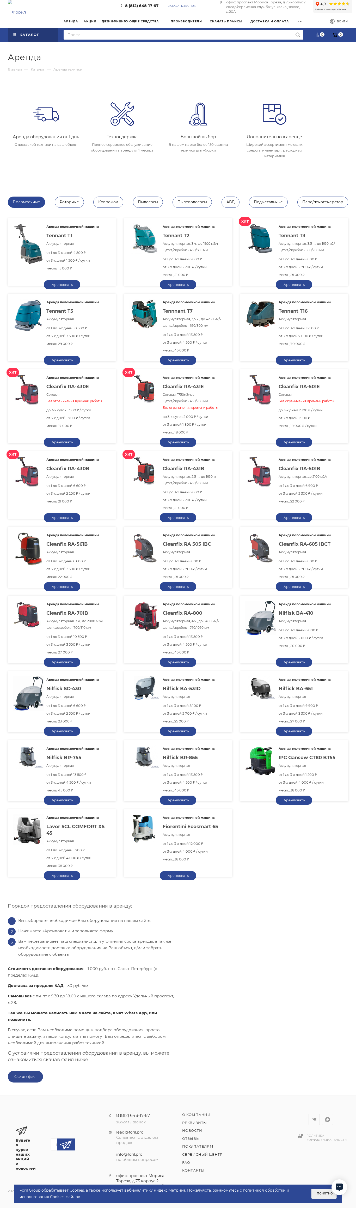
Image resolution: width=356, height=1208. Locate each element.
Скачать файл (25, 1077)
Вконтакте (314, 1119)
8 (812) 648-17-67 (141, 5)
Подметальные (268, 202)
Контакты (193, 1170)
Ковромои (108, 202)
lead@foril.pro (129, 1132)
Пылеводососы (192, 202)
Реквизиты (194, 1123)
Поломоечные (26, 202)
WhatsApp (327, 1119)
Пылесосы (148, 202)
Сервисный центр (202, 1154)
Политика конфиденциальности (326, 1138)
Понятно (325, 1193)
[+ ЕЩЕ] (302, 21)
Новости (192, 1130)
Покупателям (197, 1146)
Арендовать (62, 284)
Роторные (69, 202)
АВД (230, 202)
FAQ (186, 1162)
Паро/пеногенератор (322, 202)
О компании (196, 1114)
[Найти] (297, 35)
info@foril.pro (129, 1154)
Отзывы (191, 1138)
